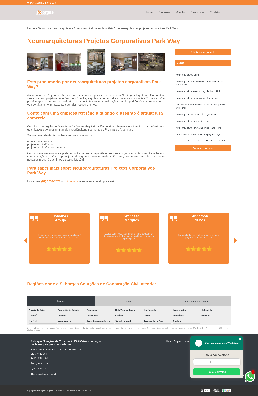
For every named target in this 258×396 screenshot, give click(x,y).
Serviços (196, 12)
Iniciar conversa (217, 371)
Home (149, 12)
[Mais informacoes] (227, 12)
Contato (215, 12)
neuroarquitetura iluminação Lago (192, 121)
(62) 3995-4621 (40, 369)
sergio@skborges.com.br (45, 374)
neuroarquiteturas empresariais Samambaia (197, 98)
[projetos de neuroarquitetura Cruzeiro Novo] (40, 62)
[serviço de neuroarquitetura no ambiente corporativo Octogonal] (124, 62)
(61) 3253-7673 (51, 181)
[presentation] (21, 254)
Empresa (164, 12)
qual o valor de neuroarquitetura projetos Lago (198, 134)
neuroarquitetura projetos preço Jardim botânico (199, 91)
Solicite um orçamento (202, 52)
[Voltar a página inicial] (44, 12)
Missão (180, 12)
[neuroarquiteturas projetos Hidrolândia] (68, 62)
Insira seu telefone (217, 354)
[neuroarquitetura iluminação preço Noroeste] (151, 62)
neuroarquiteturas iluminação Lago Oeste (196, 114)
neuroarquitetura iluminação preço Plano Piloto (198, 128)
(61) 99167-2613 (41, 363)
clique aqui (72, 181)
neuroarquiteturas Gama (187, 75)
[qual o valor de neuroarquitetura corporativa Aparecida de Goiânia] (96, 62)
